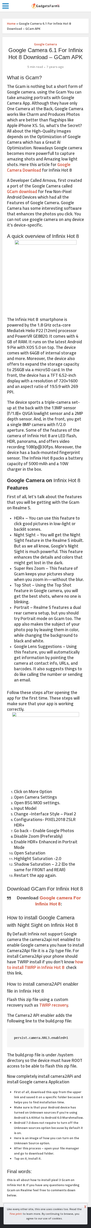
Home (11, 23)
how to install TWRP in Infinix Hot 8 (45, 964)
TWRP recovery (53, 1005)
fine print (16, 1213)
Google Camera (45, 44)
